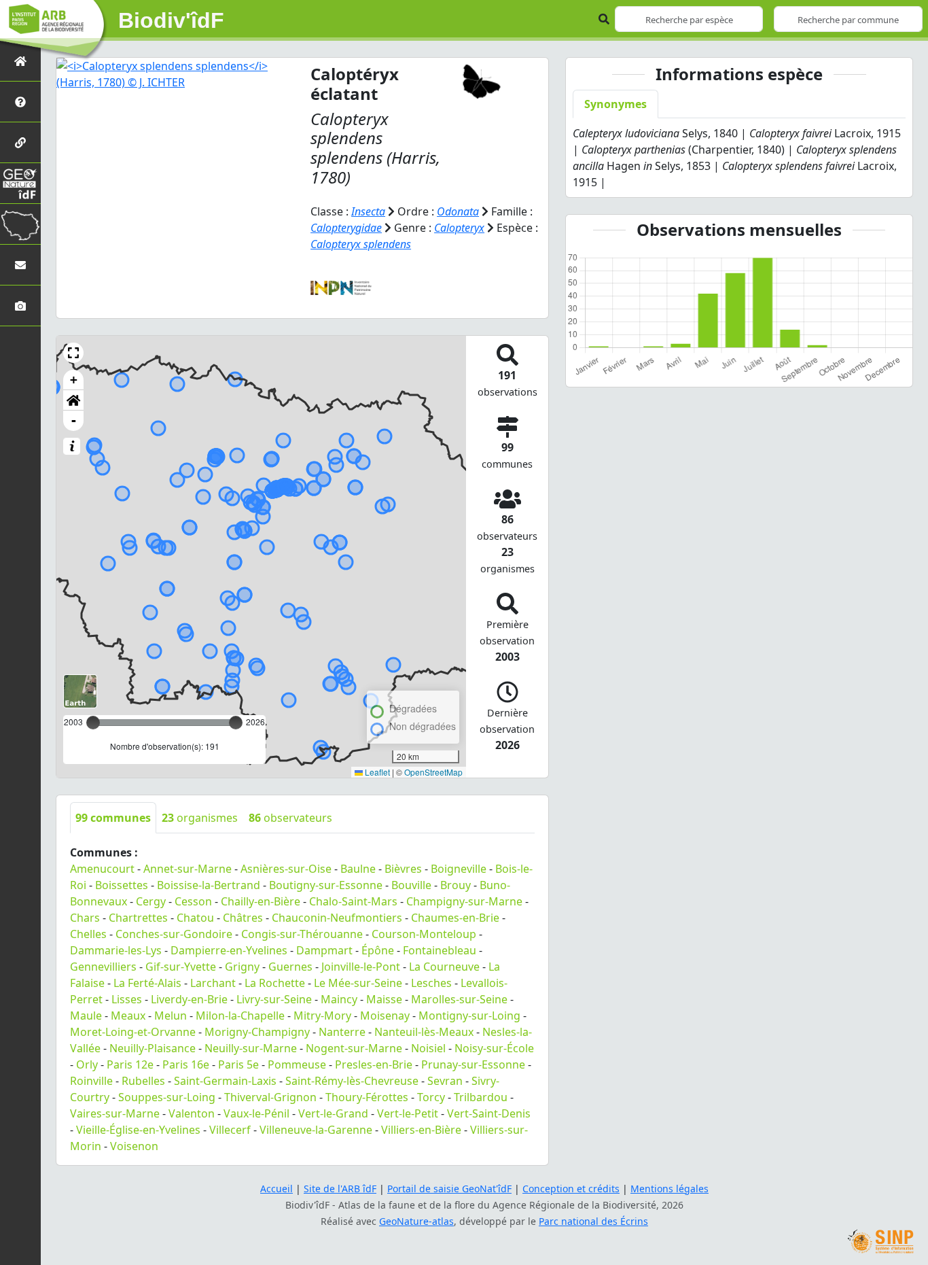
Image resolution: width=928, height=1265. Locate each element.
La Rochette (275, 982)
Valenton (191, 1113)
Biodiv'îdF (171, 20)
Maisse (384, 999)
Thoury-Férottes (366, 1097)
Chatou (195, 917)
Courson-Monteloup (424, 933)
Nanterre (342, 1031)
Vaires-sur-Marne (115, 1113)
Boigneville (458, 868)
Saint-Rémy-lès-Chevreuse (351, 1080)
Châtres (243, 917)
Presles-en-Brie (373, 1064)
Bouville (411, 885)
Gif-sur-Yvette (180, 966)
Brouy (455, 885)
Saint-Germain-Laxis (225, 1080)
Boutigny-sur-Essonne (325, 885)
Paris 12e (130, 1064)
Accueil (276, 1188)
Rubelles (143, 1080)
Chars (85, 917)
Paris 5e (238, 1064)
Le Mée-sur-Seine (358, 982)
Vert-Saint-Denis (489, 1113)
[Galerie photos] (20, 305)
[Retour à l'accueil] (20, 61)
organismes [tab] (200, 817)
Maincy (339, 999)
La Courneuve (444, 966)
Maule (86, 1015)
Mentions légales (669, 1188)
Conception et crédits (571, 1188)
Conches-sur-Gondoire (173, 933)
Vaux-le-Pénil (256, 1113)
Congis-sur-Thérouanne (302, 933)
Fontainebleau (439, 950)
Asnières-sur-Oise (286, 868)
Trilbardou (480, 1097)
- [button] (73, 420)
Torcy (431, 1097)
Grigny (242, 966)
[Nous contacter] (20, 265)
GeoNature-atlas (416, 1221)
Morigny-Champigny (257, 1031)
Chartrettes (138, 917)
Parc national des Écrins (593, 1221)
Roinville (91, 1080)
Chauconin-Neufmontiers (337, 917)
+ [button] (73, 379)
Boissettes (121, 885)
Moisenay (385, 1015)
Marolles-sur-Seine (459, 999)
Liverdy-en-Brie (189, 999)
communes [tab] (113, 817)
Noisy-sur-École (494, 1048)
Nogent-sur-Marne (354, 1048)
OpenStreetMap (433, 772)
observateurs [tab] (290, 817)
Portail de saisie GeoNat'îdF (449, 1188)
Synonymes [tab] (615, 104)
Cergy (151, 901)
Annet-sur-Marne (187, 868)
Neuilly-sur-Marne (250, 1048)
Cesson (193, 901)
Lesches (431, 982)
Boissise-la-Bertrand (208, 885)
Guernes (290, 966)
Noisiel (428, 1048)
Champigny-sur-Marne (464, 901)
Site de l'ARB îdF (340, 1188)
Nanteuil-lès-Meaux (424, 1031)
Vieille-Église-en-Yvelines (138, 1129)
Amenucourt (102, 868)
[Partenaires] (20, 142)
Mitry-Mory (322, 1015)
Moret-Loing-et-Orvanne (133, 1031)
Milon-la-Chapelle (240, 1015)
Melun (170, 1015)
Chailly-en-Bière (260, 901)
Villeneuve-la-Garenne (316, 1129)
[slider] (236, 722)
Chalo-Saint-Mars (353, 901)
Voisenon (134, 1146)
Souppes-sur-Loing (166, 1097)
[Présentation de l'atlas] (20, 102)
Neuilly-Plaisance (152, 1048)
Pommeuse (297, 1064)
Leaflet (376, 772)
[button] (73, 353)
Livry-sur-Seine (274, 999)
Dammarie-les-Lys (116, 950)
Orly (87, 1064)
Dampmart (324, 950)
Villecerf (230, 1129)
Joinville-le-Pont (360, 966)
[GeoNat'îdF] (20, 183)
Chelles (88, 933)
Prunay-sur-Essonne (473, 1064)
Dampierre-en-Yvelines (229, 950)
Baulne (358, 868)
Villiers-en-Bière (421, 1129)
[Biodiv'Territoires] (20, 224)
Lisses (126, 999)
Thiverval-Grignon (270, 1097)
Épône (377, 950)
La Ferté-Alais (147, 982)
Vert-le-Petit (407, 1113)
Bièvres (403, 868)
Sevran (445, 1080)
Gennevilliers (103, 966)
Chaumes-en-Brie (455, 917)
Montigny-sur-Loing (469, 1015)
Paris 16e (185, 1064)
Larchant (213, 982)
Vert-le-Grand (333, 1113)
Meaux (128, 1015)
